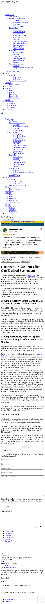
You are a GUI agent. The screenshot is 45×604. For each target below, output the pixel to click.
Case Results (9, 86)
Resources (12, 94)
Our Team (12, 75)
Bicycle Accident (19, 32)
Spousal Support (18, 60)
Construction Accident (20, 22)
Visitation (16, 56)
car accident (31, 276)
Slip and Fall (17, 47)
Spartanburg (13, 107)
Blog (10, 90)
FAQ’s (11, 92)
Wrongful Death (14, 71)
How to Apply (18, 26)
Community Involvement (17, 81)
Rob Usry (16, 79)
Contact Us (8, 109)
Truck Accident (18, 49)
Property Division (19, 58)
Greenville (12, 105)
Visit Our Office (14, 98)
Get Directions (5, 565)
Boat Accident (18, 34)
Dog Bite (16, 39)
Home (3, 257)
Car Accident (13, 17)
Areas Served (9, 102)
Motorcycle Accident (20, 41)
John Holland (17, 77)
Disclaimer (8, 601)
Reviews (8, 83)
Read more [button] (7, 248)
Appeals (16, 20)
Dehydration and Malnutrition (23, 68)
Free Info (8, 88)
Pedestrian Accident (19, 43)
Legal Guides (13, 96)
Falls (15, 69)
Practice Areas (9, 15)
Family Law (13, 51)
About (7, 73)
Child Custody (18, 52)
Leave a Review (14, 85)
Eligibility (16, 24)
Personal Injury (14, 28)
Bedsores (16, 66)
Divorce (16, 54)
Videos (7, 100)
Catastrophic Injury (19, 35)
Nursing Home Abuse (16, 64)
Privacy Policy (10, 599)
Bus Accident (17, 30)
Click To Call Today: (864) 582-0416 (22, 221)
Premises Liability (19, 45)
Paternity (16, 62)
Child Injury (17, 37)
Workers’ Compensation (17, 18)
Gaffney (12, 103)
